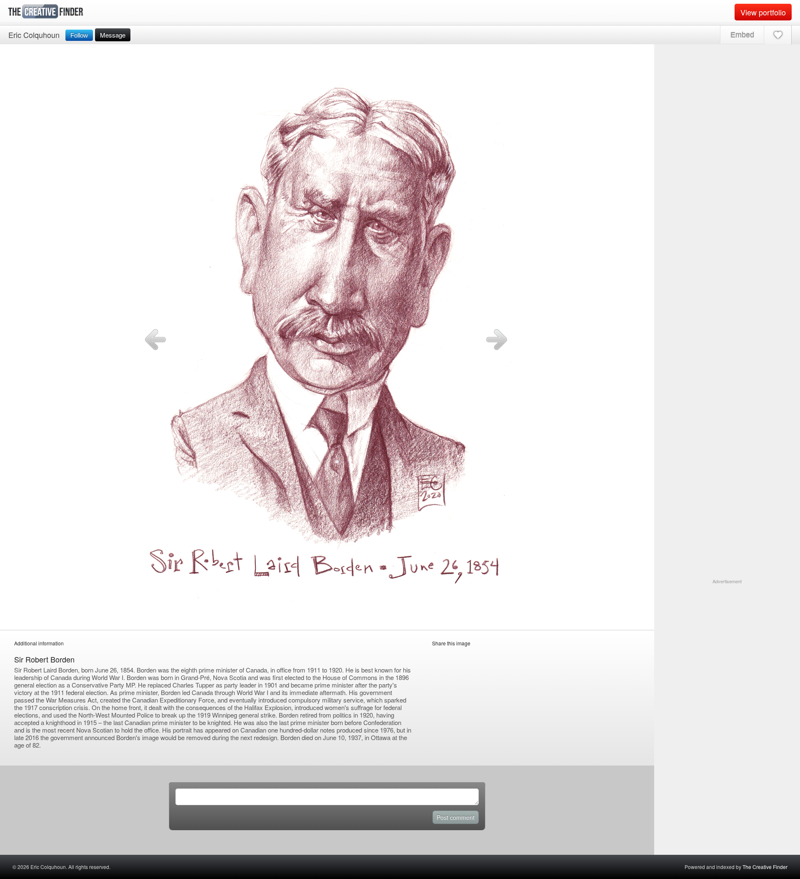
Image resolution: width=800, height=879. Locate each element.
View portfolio (763, 12)
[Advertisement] (727, 637)
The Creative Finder (765, 866)
